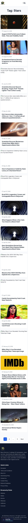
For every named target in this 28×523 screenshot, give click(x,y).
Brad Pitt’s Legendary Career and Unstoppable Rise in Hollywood (13, 195)
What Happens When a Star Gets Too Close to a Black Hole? (13, 221)
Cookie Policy (4, 480)
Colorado (3, 506)
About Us (3, 473)
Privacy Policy (4, 485)
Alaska (2, 495)
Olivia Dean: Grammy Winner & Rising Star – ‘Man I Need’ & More (13, 403)
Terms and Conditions (6, 470)
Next (22, 439)
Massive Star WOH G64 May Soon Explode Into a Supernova (13, 273)
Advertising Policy (5, 475)
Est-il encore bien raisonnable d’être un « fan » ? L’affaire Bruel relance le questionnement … (13, 116)
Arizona (3, 498)
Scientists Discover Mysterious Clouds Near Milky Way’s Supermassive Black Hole (12, 143)
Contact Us (3, 478)
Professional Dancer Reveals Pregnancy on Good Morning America (12, 61)
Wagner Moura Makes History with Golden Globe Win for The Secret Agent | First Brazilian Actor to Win (14, 376)
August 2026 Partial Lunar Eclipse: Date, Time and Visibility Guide (14, 35)
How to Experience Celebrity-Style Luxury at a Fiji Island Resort (14, 169)
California (3, 503)
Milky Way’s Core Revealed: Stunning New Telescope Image (13, 350)
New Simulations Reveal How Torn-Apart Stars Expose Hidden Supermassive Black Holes (13, 247)
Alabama (3, 493)
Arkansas (3, 500)
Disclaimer (3, 468)
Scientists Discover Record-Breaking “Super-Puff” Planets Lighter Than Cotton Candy (12, 88)
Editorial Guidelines (6, 483)
